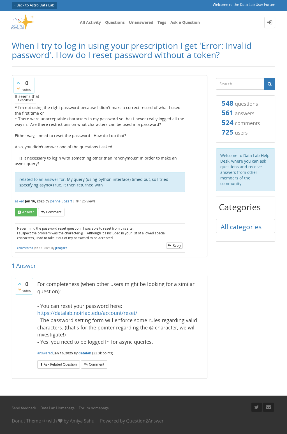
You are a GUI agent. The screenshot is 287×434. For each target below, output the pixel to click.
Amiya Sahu (82, 421)
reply (177, 245)
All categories (241, 226)
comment (53, 212)
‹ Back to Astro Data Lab (34, 5)
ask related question (60, 364)
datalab (84, 353)
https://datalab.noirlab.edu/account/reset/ (87, 313)
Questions (115, 22)
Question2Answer (145, 421)
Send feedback (24, 407)
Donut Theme (26, 421)
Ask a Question (185, 22)
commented (25, 248)
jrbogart (61, 248)
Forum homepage (94, 407)
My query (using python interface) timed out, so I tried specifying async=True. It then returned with (93, 182)
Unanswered (141, 22)
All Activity (90, 22)
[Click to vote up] (18, 83)
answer (28, 212)
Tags (162, 22)
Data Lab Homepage (57, 407)
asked (19, 201)
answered (45, 353)
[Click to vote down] (18, 88)
